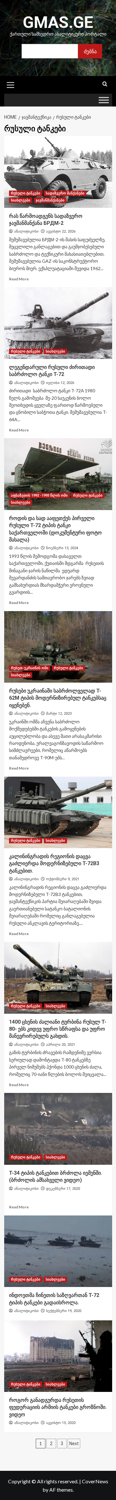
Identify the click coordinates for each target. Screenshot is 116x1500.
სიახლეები (20, 200)
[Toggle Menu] (104, 100)
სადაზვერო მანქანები (65, 193)
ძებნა (90, 51)
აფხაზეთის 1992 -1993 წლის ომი (39, 495)
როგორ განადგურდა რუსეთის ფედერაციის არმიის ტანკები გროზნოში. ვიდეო (58, 1407)
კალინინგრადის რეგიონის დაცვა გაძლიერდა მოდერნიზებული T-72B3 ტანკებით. (54, 863)
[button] (10, 84)
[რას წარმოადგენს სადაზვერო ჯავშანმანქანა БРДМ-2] (58, 172)
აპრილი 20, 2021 (60, 1045)
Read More (19, 279)
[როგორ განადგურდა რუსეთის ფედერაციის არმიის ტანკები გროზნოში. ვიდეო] (58, 1356)
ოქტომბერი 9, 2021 (62, 879)
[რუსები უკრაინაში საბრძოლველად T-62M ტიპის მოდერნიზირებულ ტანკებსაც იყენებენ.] (58, 647)
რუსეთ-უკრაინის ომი (29, 668)
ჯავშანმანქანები (50, 200)
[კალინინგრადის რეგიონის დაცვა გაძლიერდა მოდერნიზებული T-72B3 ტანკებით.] (58, 812)
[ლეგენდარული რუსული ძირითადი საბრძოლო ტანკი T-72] (58, 323)
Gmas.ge (58, 22)
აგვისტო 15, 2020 (60, 1423)
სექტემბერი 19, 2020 (63, 1311)
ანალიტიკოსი (26, 231)
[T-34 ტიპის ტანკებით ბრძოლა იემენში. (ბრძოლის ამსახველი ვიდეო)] (58, 1128)
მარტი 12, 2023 (59, 714)
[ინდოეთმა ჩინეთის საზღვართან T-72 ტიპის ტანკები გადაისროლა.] (58, 1251)
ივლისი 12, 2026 (60, 383)
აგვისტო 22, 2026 (60, 231)
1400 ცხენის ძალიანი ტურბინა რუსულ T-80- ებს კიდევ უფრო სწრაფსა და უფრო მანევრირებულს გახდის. (57, 1029)
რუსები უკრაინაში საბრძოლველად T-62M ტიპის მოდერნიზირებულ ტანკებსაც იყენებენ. (57, 698)
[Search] (105, 84)
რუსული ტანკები (25, 193)
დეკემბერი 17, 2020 (63, 1189)
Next (74, 1443)
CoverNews (95, 1481)
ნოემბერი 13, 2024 (62, 548)
